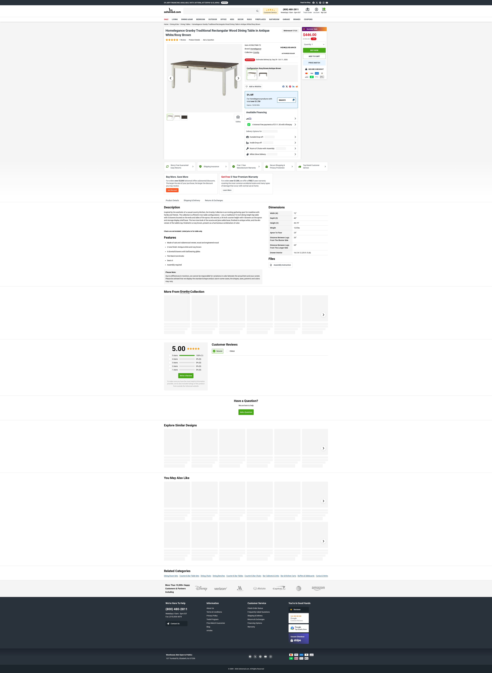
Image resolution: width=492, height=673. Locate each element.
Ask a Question (208, 40)
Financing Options (255, 623)
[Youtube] (327, 2)
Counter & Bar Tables (234, 576)
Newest (219, 351)
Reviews (297, 609)
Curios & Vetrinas (323, 576)
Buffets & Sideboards (306, 576)
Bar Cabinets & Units (271, 576)
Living (175, 19)
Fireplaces (260, 19)
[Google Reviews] (299, 618)
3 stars (175, 363)
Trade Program (212, 619)
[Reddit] (297, 87)
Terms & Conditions (214, 612)
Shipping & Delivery (255, 616)
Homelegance (255, 49)
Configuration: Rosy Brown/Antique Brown (264, 68)
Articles (209, 630)
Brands (296, 19)
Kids (232, 19)
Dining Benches (219, 576)
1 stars (175, 370)
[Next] (323, 314)
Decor (240, 19)
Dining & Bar (187, 19)
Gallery (238, 122)
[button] (221, 11)
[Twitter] (317, 2)
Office (224, 19)
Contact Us (175, 624)
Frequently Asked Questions (259, 612)
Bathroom (274, 19)
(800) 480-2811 (176, 609)
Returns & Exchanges (256, 619)
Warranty (251, 627)
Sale (166, 19)
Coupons (308, 19)
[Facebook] (313, 2)
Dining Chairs (206, 576)
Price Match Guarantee (216, 623)
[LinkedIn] (293, 87)
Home (166, 24)
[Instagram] (323, 2)
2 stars (175, 366)
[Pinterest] (320, 2)
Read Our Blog (305, 2)
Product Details (194, 40)
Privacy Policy (212, 616)
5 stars (175, 355)
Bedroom (200, 19)
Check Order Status (255, 608)
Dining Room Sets (171, 576)
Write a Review (186, 376)
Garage (286, 19)
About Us (210, 608)
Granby (256, 52)
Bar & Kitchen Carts (288, 576)
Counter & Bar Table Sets (189, 576)
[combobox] (314, 44)
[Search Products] (257, 11)
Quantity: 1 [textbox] (308, 44)
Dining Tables (185, 24)
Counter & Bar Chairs (253, 576)
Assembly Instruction (282, 265)
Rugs (249, 19)
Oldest (232, 351)
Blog (208, 627)
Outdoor (212, 19)
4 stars (175, 359)
